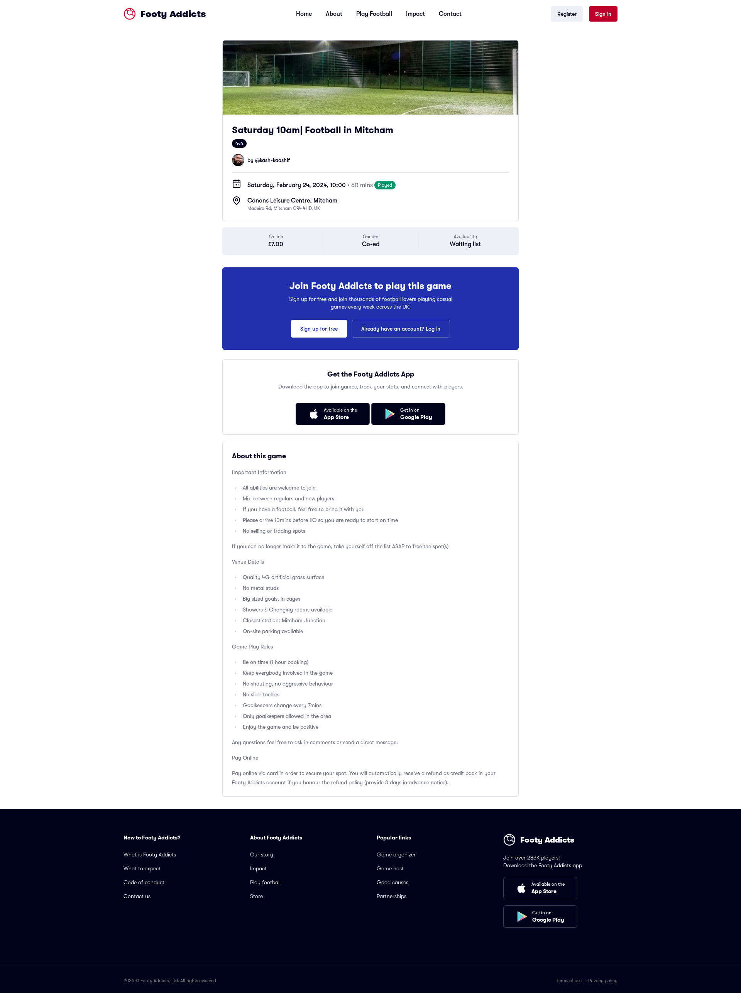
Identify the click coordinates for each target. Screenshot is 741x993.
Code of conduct (144, 882)
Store (256, 896)
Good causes (392, 882)
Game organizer (396, 854)
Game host (390, 868)
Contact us (137, 896)
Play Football (374, 13)
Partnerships (391, 896)
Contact (450, 13)
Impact (415, 13)
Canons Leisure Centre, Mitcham (292, 200)
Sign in (603, 14)
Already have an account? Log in (400, 329)
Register (567, 14)
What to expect (142, 868)
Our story (261, 854)
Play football (265, 882)
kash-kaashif (275, 160)
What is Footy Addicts (150, 854)
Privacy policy (603, 980)
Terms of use (569, 980)
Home (304, 13)
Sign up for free (319, 329)
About (334, 13)
